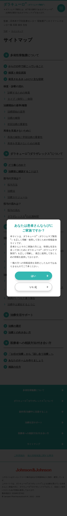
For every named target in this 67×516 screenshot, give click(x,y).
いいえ (33, 286)
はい (33, 275)
